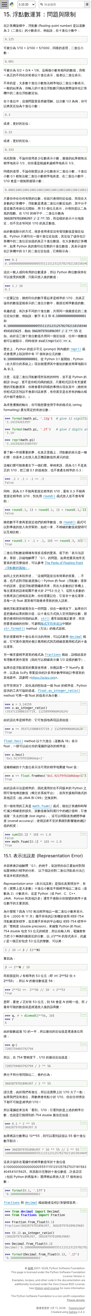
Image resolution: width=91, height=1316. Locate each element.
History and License (47, 1288)
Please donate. (76, 1300)
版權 (31, 1268)
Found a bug (76, 1308)
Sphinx (73, 1312)
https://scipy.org (43, 677)
